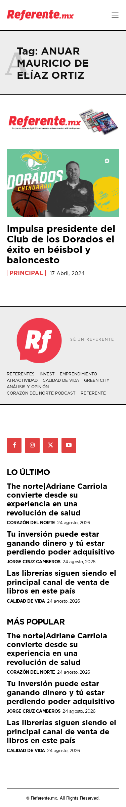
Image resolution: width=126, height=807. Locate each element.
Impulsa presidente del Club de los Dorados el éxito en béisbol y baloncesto (61, 244)
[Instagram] (32, 445)
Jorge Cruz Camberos (33, 562)
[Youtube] (68, 445)
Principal (26, 273)
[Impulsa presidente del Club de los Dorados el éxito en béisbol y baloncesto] (63, 183)
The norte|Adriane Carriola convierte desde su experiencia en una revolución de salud (57, 499)
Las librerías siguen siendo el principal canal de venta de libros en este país (61, 582)
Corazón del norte (31, 523)
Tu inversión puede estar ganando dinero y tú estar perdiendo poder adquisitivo (61, 543)
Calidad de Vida (26, 601)
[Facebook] (14, 445)
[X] (50, 445)
